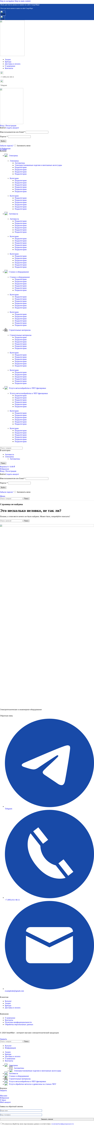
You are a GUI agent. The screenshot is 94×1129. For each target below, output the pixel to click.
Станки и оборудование (20, 277)
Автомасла (14, 219)
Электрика (14, 161)
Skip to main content (22, 1)
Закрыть (3, 1039)
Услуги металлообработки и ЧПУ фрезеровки (29, 393)
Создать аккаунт (12, 128)
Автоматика (20, 163)
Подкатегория (20, 167)
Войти (3, 141)
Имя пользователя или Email (12, 132)
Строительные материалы (20, 335)
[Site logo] (12, 55)
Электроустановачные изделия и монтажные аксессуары (38, 165)
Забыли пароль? (6, 146)
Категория (14, 178)
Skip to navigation (7, 1)
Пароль (4, 136)
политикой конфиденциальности (63, 1124)
